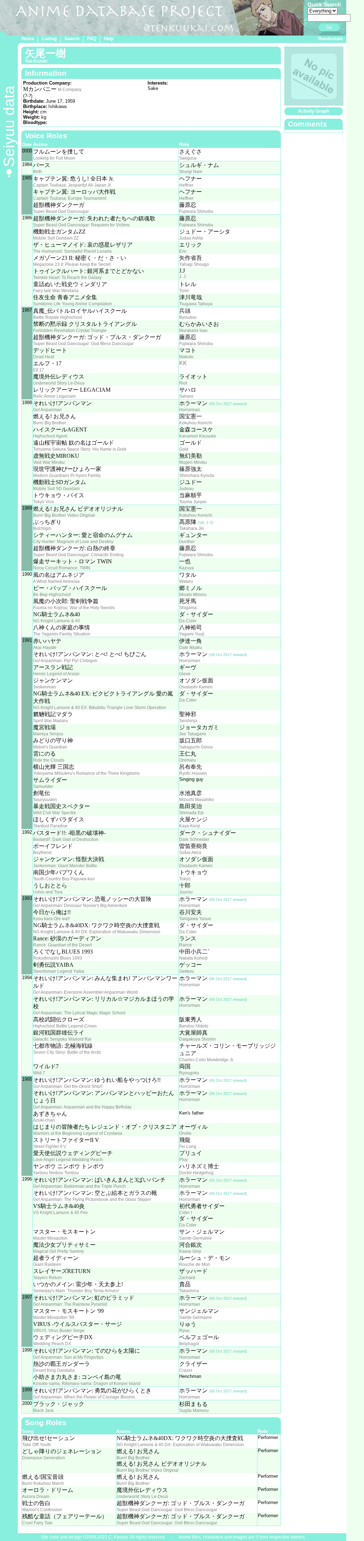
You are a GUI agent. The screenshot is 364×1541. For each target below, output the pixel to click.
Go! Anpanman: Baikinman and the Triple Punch (79, 1186)
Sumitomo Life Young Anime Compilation (72, 303)
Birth (37, 171)
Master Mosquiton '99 (53, 1317)
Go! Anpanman (47, 409)
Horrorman (189, 409)
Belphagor (189, 1343)
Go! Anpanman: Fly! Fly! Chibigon (65, 660)
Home (27, 38)
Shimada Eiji (191, 812)
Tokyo (185, 878)
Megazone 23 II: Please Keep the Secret (72, 264)
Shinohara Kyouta (196, 475)
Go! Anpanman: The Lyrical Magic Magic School (79, 1012)
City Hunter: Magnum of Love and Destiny (73, 541)
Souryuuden (45, 799)
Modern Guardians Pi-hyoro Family (67, 475)
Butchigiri (42, 528)
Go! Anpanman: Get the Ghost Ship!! (67, 1086)
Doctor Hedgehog (196, 1172)
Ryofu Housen (193, 773)
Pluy (183, 1159)
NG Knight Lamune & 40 (56, 620)
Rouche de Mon (194, 1264)
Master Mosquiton (50, 1238)
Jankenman (44, 686)
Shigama (188, 607)
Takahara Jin (191, 528)
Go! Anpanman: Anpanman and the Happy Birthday (82, 1107)
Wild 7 (39, 1072)
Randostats (330, 38)
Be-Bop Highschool (52, 594)
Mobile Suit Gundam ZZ (56, 238)
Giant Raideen (47, 1264)
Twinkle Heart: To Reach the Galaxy (67, 277)
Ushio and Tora (48, 892)
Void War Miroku (49, 462)
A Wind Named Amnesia (56, 581)
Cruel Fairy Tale (37, 1522)
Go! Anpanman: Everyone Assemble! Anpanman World (85, 992)
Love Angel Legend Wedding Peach (68, 1159)
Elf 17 (38, 369)
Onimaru (187, 760)
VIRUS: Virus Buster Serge (59, 1330)
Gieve (185, 673)
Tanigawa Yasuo (195, 918)
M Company (69, 89)
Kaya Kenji (189, 825)
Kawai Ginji (190, 1251)
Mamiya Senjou (48, 733)
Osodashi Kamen (196, 686)
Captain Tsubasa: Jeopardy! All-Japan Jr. (72, 185)
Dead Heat (43, 356)
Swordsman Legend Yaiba (58, 971)
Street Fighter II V (49, 1146)
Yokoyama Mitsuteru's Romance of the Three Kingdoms (86, 773)
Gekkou (186, 971)
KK (183, 363)
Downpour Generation (43, 1457)
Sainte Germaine (195, 1238)
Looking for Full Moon (54, 158)
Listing (49, 38)
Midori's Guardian (50, 747)
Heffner (186, 185)
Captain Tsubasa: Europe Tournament (69, 198)
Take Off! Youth (36, 1444)
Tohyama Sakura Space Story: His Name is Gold (79, 449)
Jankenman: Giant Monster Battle (65, 865)
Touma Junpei (193, 501)
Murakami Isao (193, 330)
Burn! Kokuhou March (43, 1483)
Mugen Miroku (193, 462)
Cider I (185, 1212)
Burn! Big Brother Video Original (64, 515)
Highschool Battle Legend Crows (65, 1026)
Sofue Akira (190, 852)
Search (72, 38)
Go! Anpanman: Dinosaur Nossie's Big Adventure (80, 905)
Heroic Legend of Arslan (56, 673)
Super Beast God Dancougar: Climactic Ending (78, 554)
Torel (184, 290)
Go (329, 27)
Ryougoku (189, 1072)
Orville (185, 1133)
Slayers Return (47, 1277)
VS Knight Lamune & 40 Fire (60, 1212)
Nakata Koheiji (193, 958)
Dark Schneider (194, 839)
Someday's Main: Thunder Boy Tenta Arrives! (76, 1290)
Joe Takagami (192, 733)
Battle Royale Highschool (57, 317)
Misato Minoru (193, 594)
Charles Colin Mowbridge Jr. (206, 1059)
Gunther (187, 541)
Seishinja (188, 720)
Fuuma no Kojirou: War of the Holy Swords (74, 607)
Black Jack (43, 1410)
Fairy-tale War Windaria (56, 290)
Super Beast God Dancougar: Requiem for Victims (81, 224)
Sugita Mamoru (194, 1410)
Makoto (186, 356)
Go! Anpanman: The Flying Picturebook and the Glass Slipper (92, 1199)
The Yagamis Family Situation (61, 634)
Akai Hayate (45, 647)
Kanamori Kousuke (197, 436)
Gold (183, 449)
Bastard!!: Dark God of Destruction (65, 839)
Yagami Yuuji (191, 634)
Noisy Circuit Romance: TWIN (61, 567)
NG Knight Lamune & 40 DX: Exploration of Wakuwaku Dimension (96, 931)
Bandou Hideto (193, 1026)
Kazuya (186, 567)
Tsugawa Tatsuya (196, 303)
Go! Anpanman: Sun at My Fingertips (68, 1357)
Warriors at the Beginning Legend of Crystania (77, 1133)
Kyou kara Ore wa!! (51, 918)
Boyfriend (42, 852)
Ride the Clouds (48, 760)
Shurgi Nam (190, 171)
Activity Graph (313, 111)
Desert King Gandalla (54, 1370)
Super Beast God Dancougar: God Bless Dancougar (83, 343)
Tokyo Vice (43, 501)
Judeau (186, 488)
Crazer (185, 1370)
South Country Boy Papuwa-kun (64, 878)
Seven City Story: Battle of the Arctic (67, 1052)
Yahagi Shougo (194, 264)
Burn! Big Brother (49, 422)
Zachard (187, 1277)
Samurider (43, 786)
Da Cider (188, 620)
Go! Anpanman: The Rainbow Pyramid (70, 1304)
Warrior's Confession (42, 1509)
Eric (183, 251)
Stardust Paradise (50, 825)
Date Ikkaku (190, 647)
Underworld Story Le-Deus (59, 383)
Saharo (186, 396)
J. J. (183, 276)
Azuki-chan (44, 1120)
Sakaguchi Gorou (196, 747)
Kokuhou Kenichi (195, 422)
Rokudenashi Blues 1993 (57, 958)
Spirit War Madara (50, 720)
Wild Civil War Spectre (54, 812)
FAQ (91, 38)
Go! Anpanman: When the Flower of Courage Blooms (84, 1397)
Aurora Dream (35, 1496)
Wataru (186, 581)
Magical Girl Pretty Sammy (58, 1251)
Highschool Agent (50, 436)
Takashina (189, 1290)
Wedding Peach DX (52, 1343)
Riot (183, 383)
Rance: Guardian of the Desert (62, 945)
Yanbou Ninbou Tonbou (56, 1172)
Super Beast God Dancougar (61, 211)
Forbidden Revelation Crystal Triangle (70, 330)
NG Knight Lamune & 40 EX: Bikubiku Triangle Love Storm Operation (99, 707)
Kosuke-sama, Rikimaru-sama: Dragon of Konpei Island (86, 1383)
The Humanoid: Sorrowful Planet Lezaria (72, 251)
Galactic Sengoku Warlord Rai (62, 1039)
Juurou (186, 892)
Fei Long (187, 1146)
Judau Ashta (191, 238)
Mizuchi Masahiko (196, 799)
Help (109, 38)
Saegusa (188, 158)
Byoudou (188, 317)
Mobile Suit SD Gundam (56, 488)
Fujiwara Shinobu (196, 211)
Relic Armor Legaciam (54, 396)
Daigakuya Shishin (197, 1039)
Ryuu (184, 1330)
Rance (185, 945)
